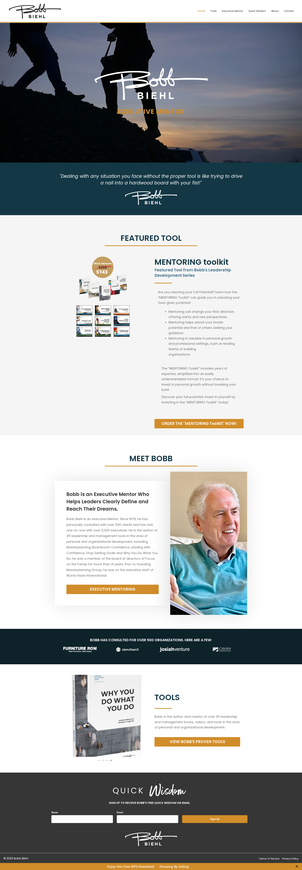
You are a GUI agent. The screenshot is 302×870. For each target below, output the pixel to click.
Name (54, 812)
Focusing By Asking (174, 866)
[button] (297, 866)
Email (120, 812)
